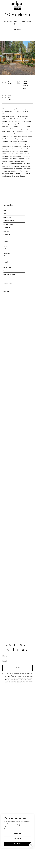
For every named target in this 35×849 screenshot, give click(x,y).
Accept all (17, 843)
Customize (17, 838)
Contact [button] (17, 190)
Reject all (17, 833)
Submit (17, 668)
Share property (17, 183)
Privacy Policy (21, 682)
